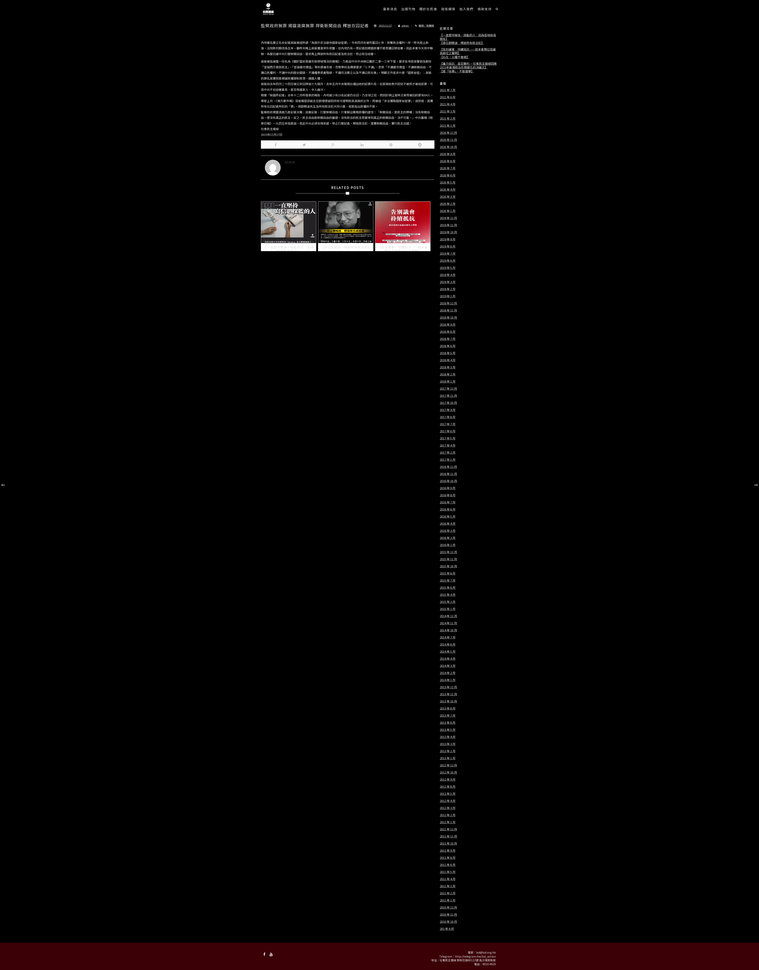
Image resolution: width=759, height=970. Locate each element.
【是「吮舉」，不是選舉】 (457, 71)
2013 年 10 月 (448, 701)
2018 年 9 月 (447, 325)
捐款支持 (485, 9)
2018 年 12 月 (448, 303)
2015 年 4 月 (447, 595)
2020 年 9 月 (447, 154)
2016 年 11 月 (448, 474)
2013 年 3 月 (447, 744)
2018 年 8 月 (447, 332)
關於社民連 (428, 9)
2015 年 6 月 (447, 588)
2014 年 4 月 (447, 659)
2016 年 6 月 (447, 509)
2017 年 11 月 (448, 396)
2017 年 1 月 (447, 460)
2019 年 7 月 (447, 253)
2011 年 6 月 (447, 865)
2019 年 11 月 (448, 225)
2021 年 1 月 (447, 126)
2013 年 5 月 (447, 730)
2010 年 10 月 (448, 922)
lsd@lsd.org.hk (486, 952)
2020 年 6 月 (447, 175)
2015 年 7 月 (447, 580)
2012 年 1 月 (447, 822)
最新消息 (390, 9)
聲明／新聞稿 (426, 25)
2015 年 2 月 (447, 602)
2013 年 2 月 (447, 751)
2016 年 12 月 (448, 467)
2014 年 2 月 (447, 673)
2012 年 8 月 (447, 787)
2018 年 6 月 (447, 346)
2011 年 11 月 (448, 836)
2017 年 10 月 (448, 403)
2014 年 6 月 (447, 644)
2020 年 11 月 (448, 140)
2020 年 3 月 (447, 197)
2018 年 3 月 (447, 367)
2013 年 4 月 (447, 737)
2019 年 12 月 (448, 218)
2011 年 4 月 (447, 879)
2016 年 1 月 (447, 545)
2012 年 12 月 (448, 765)
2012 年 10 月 (448, 772)
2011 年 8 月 (447, 858)
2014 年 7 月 (447, 637)
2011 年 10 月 (448, 843)
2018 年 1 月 (447, 381)
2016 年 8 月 (447, 495)
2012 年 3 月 (447, 808)
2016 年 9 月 (447, 488)
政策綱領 (448, 9)
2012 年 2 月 (447, 815)
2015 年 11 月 (448, 559)
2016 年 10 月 (448, 481)
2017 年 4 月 (447, 445)
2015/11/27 (385, 25)
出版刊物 (408, 9)
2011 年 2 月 (447, 893)
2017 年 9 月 (447, 410)
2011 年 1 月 (447, 900)
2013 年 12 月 (448, 687)
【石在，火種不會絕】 (454, 57)
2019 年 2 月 (447, 289)
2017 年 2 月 (447, 452)
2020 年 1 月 (447, 211)
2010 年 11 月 (448, 914)
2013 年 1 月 (447, 758)
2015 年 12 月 (448, 552)
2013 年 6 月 (447, 723)
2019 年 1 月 (447, 296)
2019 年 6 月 (447, 261)
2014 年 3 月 (447, 666)
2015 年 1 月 (447, 609)
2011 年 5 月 (447, 872)
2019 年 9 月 (447, 239)
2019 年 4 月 (447, 275)
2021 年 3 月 (447, 111)
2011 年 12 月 (448, 829)
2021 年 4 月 (447, 104)
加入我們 (466, 9)
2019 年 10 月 (448, 232)
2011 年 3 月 (447, 886)
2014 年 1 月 (447, 680)
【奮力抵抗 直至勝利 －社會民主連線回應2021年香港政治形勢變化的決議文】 (468, 65)
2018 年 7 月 (447, 339)
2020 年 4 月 (447, 190)
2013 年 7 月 (447, 715)
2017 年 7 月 (447, 424)
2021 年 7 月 (447, 90)
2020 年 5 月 (447, 182)
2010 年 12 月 (448, 907)
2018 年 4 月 (447, 360)
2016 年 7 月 (447, 502)
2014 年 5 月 (447, 652)
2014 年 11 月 (448, 623)
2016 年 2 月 (447, 538)
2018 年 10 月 (448, 317)
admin (405, 25)
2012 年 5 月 (447, 794)
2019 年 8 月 (447, 246)
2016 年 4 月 (447, 524)
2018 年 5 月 (447, 353)
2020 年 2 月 (447, 204)
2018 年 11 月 (448, 310)
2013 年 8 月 (447, 708)
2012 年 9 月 (447, 779)
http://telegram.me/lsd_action (475, 956)
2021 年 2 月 (447, 118)
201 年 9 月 (447, 929)
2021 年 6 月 (447, 97)
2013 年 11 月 (448, 694)
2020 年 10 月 (448, 147)
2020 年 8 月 (447, 161)
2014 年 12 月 (448, 616)
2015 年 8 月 (447, 573)
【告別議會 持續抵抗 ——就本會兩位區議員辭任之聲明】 (468, 51)
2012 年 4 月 (447, 801)
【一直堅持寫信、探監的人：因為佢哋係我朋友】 (468, 37)
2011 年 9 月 (447, 851)
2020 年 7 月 (447, 168)
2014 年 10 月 (448, 630)
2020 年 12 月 (448, 133)
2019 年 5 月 (447, 268)
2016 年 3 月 (447, 531)
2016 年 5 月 (447, 516)
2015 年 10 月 (448, 566)
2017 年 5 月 (447, 438)
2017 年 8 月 (447, 417)
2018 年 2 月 (447, 374)
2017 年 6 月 (447, 431)
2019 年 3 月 (447, 282)
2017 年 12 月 (448, 389)
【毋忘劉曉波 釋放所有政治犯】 (462, 43)
